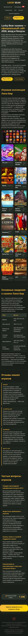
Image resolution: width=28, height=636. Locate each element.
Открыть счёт (18, 17)
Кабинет (8, 18)
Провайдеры (19, 7)
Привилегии (8, 10)
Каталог (21, 10)
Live (15, 10)
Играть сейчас (7, 79)
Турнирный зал (8, 7)
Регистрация (19, 79)
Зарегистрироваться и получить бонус (14, 608)
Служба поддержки (14, 13)
